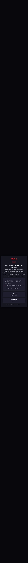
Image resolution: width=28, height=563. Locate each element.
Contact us (20, 304)
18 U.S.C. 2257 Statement (11, 304)
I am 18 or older (14, 294)
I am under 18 (14, 300)
